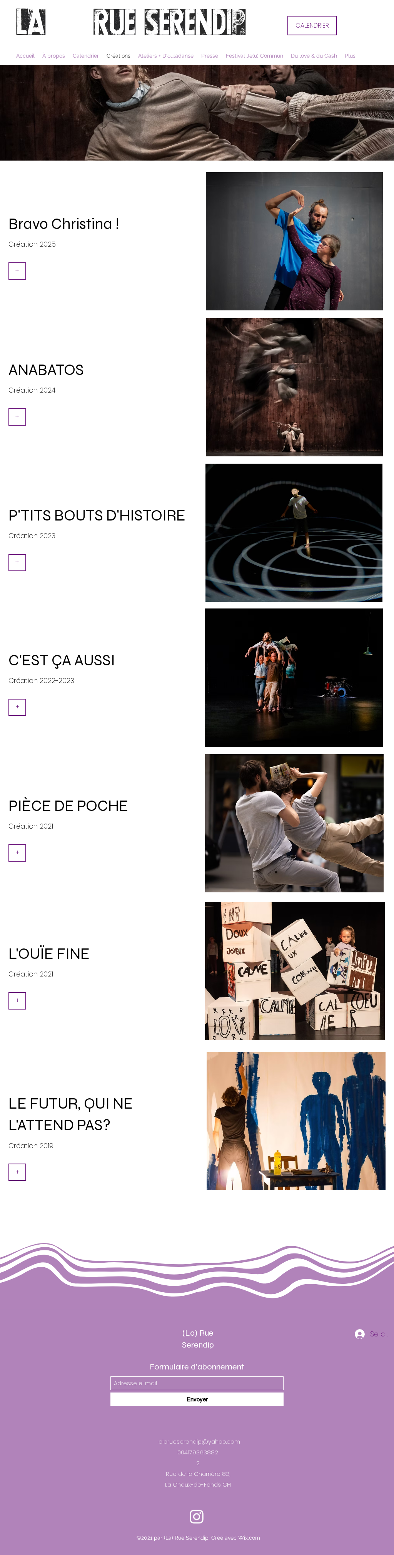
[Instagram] (196, 1499)
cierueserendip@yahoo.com (199, 1441)
